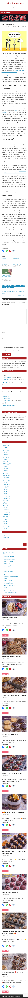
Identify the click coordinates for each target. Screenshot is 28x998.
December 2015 (6, 512)
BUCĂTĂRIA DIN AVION (8, 552)
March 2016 (5, 507)
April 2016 (5, 505)
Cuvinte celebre (6, 398)
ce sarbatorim (22, 171)
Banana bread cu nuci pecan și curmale (14, 695)
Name (3, 327)
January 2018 (6, 477)
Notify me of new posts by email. (11, 350)
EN (4, 554)
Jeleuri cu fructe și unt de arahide (12, 773)
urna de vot (4, 264)
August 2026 (6, 445)
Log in (4, 535)
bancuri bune (6, 395)
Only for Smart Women (9, 559)
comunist (10, 285)
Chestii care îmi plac (8, 571)
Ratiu (15, 110)
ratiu (24, 285)
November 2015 (6, 514)
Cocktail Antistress (14, 3)
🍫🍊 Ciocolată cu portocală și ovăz (13, 812)
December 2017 (6, 479)
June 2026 (5, 449)
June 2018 (5, 468)
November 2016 (6, 498)
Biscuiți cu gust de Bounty (10, 734)
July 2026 (5, 447)
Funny (5, 578)
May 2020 (5, 454)
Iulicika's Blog (6, 379)
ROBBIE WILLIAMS (7, 400)
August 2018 (6, 465)
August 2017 (6, 486)
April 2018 (5, 472)
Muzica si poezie (8, 580)
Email (3, 332)
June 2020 (5, 452)
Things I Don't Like (8, 561)
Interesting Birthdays (9, 556)
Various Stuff (7, 566)
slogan (8, 287)
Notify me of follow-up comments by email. (13, 347)
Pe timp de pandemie (9, 582)
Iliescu (8, 75)
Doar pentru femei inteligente (11, 576)
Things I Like (7, 563)
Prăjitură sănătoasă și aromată (11, 656)
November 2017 (6, 480)
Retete (5, 587)
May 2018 (5, 470)
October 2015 (6, 516)
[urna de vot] (7, 261)
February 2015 (6, 525)
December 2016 (6, 496)
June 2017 (5, 489)
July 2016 (5, 502)
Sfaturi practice (7, 589)
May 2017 (5, 491)
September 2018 (7, 463)
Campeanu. (4, 112)
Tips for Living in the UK (9, 565)
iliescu (15, 285)
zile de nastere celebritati (9, 405)
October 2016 (6, 500)
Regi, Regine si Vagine (9, 585)
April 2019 (5, 461)
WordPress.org (6, 540)
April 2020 (5, 456)
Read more (5, 635)
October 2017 (6, 482)
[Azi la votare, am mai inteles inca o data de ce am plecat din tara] (7, 272)
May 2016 (5, 503)
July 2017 (5, 488)
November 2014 (6, 526)
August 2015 (6, 518)
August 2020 (6, 450)
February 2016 (6, 509)
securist (4, 287)
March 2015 (5, 523)
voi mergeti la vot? (17, 264)
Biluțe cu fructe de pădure (10, 892)
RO (4, 569)
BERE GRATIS (6, 396)
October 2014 (6, 528)
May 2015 (5, 521)
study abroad (6, 402)
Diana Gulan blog (7, 377)
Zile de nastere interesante (10, 592)
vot (12, 287)
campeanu (4, 285)
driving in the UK (22, 295)
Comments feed (7, 539)
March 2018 (5, 473)
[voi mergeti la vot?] (18, 261)
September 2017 (7, 484)
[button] (14, 802)
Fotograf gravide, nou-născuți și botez (10, 409)
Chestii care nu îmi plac (9, 573)
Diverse (7, 28)
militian (19, 285)
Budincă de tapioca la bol (10, 617)
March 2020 (6, 457)
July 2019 (5, 459)
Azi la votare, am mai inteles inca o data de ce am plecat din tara (6, 277)
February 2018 (6, 475)
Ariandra (15, 26)
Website (3, 338)
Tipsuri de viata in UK (9, 590)
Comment (4, 307)
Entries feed (6, 537)
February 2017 (6, 495)
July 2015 (5, 519)
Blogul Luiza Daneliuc (8, 374)
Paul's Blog (5, 382)
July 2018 (5, 466)
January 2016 (6, 511)
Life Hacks (6, 558)
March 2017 (5, 493)
